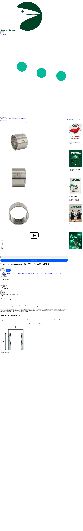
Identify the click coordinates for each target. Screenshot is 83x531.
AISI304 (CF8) (3, 275)
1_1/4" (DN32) (33, 273)
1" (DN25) (27, 273)
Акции (1, 118)
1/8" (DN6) (2, 273)
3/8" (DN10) (12, 273)
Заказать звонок (4, 120)
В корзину (34, 256)
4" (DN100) (59, 273)
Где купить (14, 118)
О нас (5, 118)
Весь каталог (3, 34)
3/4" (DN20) (22, 273)
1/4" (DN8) (7, 273)
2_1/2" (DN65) (49, 273)
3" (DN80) (55, 273)
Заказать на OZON (34, 260)
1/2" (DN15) (17, 273)
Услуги (9, 118)
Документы (18, 118)
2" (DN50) (44, 273)
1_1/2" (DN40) (39, 273)
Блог (7, 118)
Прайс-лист (23, 118)
